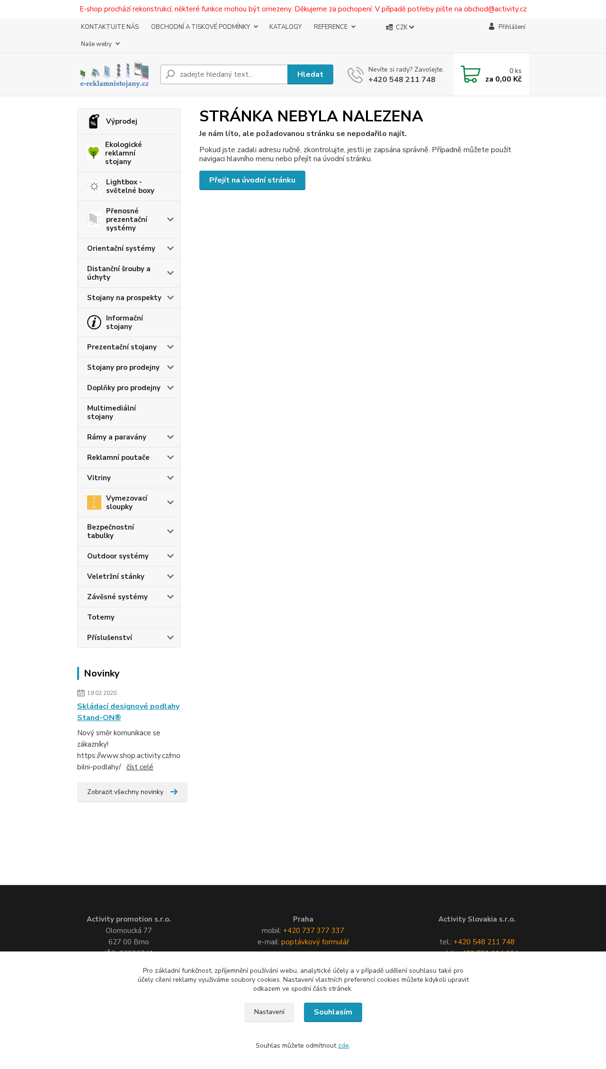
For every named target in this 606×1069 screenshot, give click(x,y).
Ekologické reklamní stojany (123, 153)
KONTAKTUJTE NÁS (110, 27)
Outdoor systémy (118, 556)
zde (343, 1045)
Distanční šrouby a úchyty (119, 273)
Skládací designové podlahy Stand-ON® (128, 712)
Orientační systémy (121, 248)
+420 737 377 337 (313, 930)
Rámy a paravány (116, 437)
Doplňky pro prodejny (123, 388)
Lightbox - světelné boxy (130, 186)
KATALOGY (285, 27)
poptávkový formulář (315, 942)
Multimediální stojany (111, 412)
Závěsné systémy (117, 597)
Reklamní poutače (118, 457)
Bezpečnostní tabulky (110, 531)
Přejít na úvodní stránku (252, 180)
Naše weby (96, 44)
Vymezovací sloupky (126, 502)
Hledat (310, 74)
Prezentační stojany (122, 347)
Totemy (101, 617)
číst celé (139, 767)
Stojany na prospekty (124, 297)
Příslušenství (109, 637)
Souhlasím (333, 1012)
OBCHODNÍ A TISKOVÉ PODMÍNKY (200, 27)
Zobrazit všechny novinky (125, 791)
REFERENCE (331, 27)
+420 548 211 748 (402, 79)
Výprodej (121, 121)
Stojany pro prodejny (123, 367)
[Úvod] (114, 74)
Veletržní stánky (115, 576)
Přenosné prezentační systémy (126, 219)
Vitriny (99, 478)
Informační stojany (124, 322)
